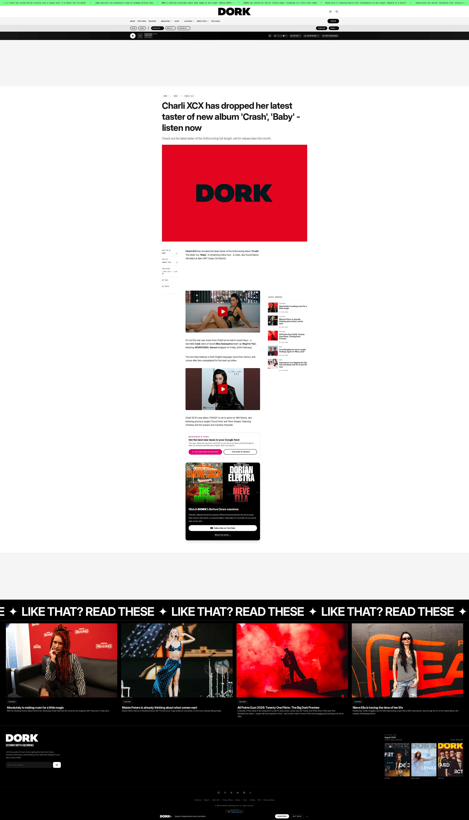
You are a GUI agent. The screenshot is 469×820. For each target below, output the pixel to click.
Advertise (198, 800)
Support (206, 800)
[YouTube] (237, 792)
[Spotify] (244, 792)
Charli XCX (166, 262)
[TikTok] (250, 792)
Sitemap (252, 800)
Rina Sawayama (224, 343)
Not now (297, 816)
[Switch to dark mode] (330, 11)
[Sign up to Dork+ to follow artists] (177, 253)
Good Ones (217, 421)
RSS (259, 800)
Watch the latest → (223, 535)
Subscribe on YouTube (224, 528)
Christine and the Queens (198, 425)
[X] (231, 792)
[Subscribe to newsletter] (57, 765)
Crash (255, 251)
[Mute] (275, 36)
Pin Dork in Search (240, 452)
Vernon (213, 347)
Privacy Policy (228, 800)
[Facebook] (225, 792)
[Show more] (307, 816)
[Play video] (223, 312)
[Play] (132, 36)
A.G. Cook (195, 343)
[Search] (337, 11)
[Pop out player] (270, 36)
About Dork (216, 800)
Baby (203, 255)
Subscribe (282, 816)
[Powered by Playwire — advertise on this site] (234, 811)
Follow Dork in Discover (205, 452)
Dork (164, 253)
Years (245, 800)
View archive (457, 740)
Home (165, 96)
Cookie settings (269, 800)
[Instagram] (218, 792)
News (176, 96)
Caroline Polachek (224, 425)
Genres (238, 800)
